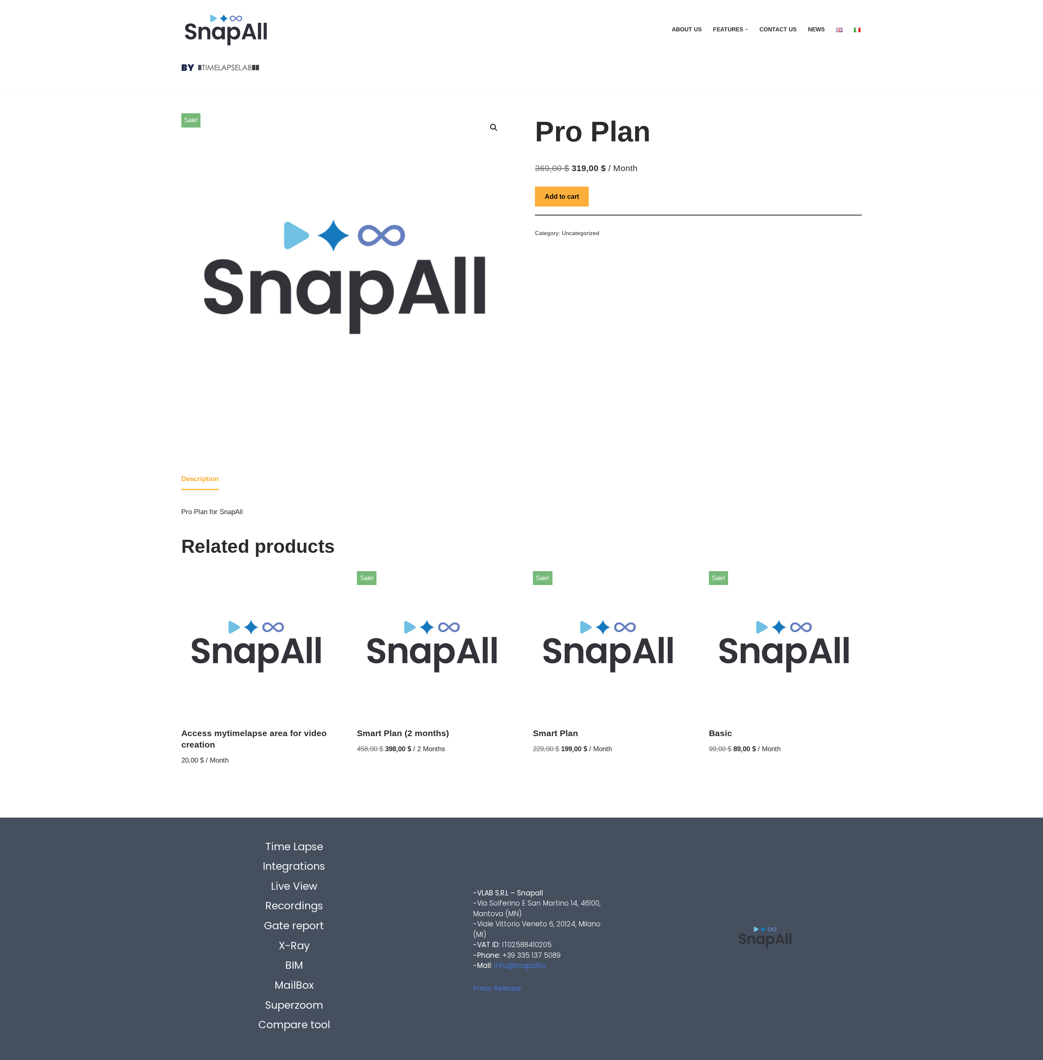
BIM (294, 965)
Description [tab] (200, 479)
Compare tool (294, 1024)
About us (687, 29)
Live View (294, 886)
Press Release (497, 988)
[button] (746, 29)
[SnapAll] (226, 29)
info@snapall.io (520, 965)
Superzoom (294, 1005)
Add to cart (562, 196)
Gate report (294, 925)
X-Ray (294, 945)
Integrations (294, 866)
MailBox (294, 985)
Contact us (778, 29)
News (816, 29)
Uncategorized (580, 233)
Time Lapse (294, 846)
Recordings (294, 905)
